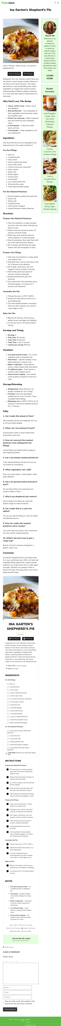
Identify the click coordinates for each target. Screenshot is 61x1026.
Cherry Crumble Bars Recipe (50, 179)
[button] (55, 3)
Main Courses (21, 66)
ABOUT (11, 1019)
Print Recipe (28, 74)
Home (5, 66)
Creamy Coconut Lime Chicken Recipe (49, 152)
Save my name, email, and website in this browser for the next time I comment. (20, 1002)
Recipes (12, 66)
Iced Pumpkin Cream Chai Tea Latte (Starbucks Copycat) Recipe (50, 120)
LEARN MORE (49, 77)
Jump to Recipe (14, 74)
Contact (17, 1019)
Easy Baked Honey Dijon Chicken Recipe (49, 206)
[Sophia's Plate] (8, 3)
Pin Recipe (29, 638)
